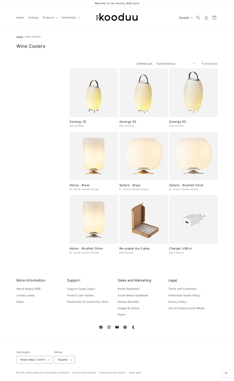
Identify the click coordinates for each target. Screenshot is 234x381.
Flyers (122, 314)
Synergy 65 (177, 121)
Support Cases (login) (81, 288)
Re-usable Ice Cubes (134, 248)
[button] (50, 17)
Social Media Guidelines (133, 295)
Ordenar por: (145, 63)
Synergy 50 (127, 121)
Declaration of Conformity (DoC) (88, 301)
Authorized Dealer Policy (184, 295)
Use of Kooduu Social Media (186, 308)
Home (19, 36)
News (20, 301)
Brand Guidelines (129, 288)
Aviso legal (135, 372)
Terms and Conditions (182, 288)
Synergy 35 (77, 121)
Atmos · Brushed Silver (86, 248)
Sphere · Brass (130, 185)
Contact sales (25, 295)
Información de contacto (113, 372)
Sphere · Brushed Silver (186, 185)
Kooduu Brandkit (128, 301)
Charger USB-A (180, 248)
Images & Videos (128, 308)
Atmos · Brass (79, 185)
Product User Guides (80, 295)
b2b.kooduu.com (35, 372)
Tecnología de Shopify (57, 372)
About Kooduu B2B (28, 288)
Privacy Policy (177, 301)
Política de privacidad (84, 372)
